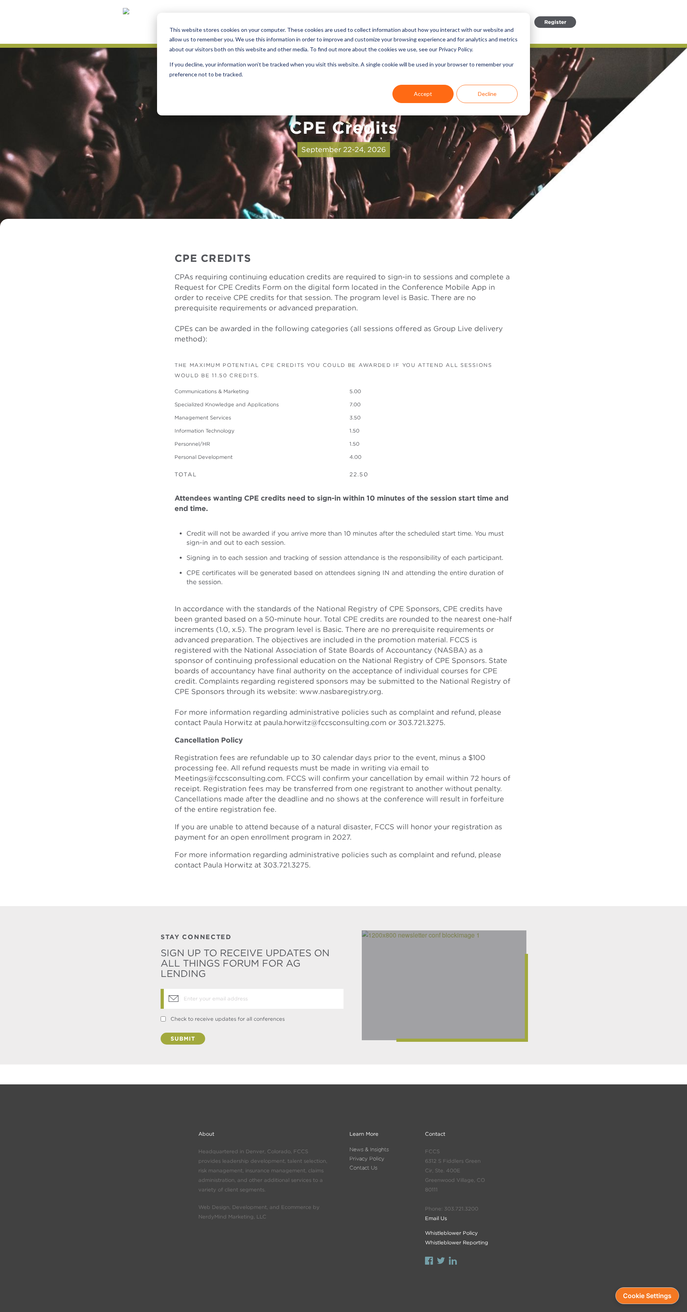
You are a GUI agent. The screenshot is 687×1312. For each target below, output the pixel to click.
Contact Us (363, 1168)
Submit (183, 1038)
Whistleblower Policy (451, 1233)
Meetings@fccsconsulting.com (229, 778)
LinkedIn (453, 1261)
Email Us (436, 1218)
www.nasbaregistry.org (340, 691)
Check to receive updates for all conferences (228, 1019)
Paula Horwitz (227, 865)
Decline (487, 93)
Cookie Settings (647, 1296)
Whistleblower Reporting (456, 1243)
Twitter (441, 1261)
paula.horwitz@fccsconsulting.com (324, 722)
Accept (423, 93)
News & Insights (369, 1149)
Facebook (429, 1261)
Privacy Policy (366, 1159)
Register (555, 22)
